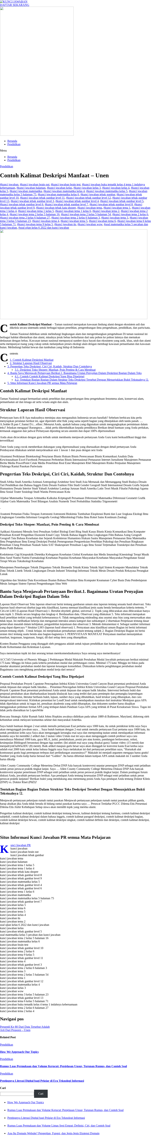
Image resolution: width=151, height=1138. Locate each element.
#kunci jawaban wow (90, 224)
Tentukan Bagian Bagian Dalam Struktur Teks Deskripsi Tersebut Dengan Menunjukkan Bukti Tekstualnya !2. (82, 379)
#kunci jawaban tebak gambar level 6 (21, 204)
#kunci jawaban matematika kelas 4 (64, 191)
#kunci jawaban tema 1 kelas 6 (73, 211)
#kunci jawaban (9, 184)
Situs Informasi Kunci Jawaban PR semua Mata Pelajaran (42, 383)
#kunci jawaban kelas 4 (115, 187)
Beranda (12, 141)
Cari (3, 1088)
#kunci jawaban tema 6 (102, 221)
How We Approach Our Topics (19, 1051)
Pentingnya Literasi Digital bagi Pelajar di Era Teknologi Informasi (42, 1080)
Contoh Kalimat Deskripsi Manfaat (31, 359)
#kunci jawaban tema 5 (74, 221)
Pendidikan (13, 144)
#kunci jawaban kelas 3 (87, 187)
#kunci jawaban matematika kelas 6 (58, 194)
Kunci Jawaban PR (20, 845)
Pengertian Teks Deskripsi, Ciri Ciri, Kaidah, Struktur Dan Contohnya (49, 366)
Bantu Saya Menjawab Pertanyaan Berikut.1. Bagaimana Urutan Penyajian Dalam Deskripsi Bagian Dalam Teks (74, 373)
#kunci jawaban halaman (31, 187)
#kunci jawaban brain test (65, 184)
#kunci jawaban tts (65, 224)
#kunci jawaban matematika (26, 191)
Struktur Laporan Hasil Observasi (31, 363)
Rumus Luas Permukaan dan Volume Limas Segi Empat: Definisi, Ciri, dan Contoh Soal (58, 1125)
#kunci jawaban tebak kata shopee (56, 207)
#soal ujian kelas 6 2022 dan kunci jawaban (43, 227)
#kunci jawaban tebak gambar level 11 (42, 197)
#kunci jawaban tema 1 (116, 207)
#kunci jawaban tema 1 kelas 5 (36, 211)
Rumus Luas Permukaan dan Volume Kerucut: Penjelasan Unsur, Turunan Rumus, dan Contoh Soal (63, 1066)
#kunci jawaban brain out (34, 184)
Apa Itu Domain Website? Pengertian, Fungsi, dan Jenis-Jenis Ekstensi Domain (53, 1133)
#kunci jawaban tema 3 (114, 217)
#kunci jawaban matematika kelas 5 (106, 191)
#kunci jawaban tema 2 (105, 211)
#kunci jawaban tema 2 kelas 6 (130, 214)
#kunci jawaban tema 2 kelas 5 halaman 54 (86, 214)
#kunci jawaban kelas (59, 187)
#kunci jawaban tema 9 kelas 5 (35, 224)
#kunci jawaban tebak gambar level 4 (77, 201)
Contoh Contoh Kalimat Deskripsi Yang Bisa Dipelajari (49, 376)
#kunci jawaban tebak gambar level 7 (66, 204)
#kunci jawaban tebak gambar (97, 194)
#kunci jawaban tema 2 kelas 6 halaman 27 (25, 217)
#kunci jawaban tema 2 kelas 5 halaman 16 (34, 214)
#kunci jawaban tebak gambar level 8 (111, 204)
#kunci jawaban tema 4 (45, 221)
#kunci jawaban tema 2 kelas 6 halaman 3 (75, 217)
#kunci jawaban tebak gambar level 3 (32, 201)
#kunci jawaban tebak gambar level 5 (121, 201)
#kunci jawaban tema (89, 207)
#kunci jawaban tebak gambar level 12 (88, 197)
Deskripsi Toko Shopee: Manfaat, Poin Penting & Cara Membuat (55, 369)
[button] (75, 150)
